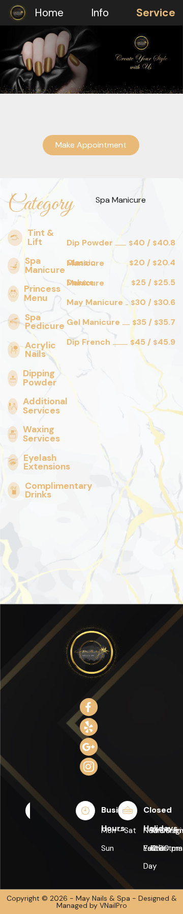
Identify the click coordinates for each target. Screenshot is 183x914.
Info (100, 12)
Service (155, 12)
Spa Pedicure (45, 322)
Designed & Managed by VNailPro (116, 902)
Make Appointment (91, 145)
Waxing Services (41, 434)
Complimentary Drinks (59, 491)
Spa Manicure (45, 265)
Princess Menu (42, 293)
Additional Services (45, 406)
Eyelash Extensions (46, 463)
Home (49, 12)
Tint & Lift (40, 237)
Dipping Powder (39, 378)
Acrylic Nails (40, 350)
